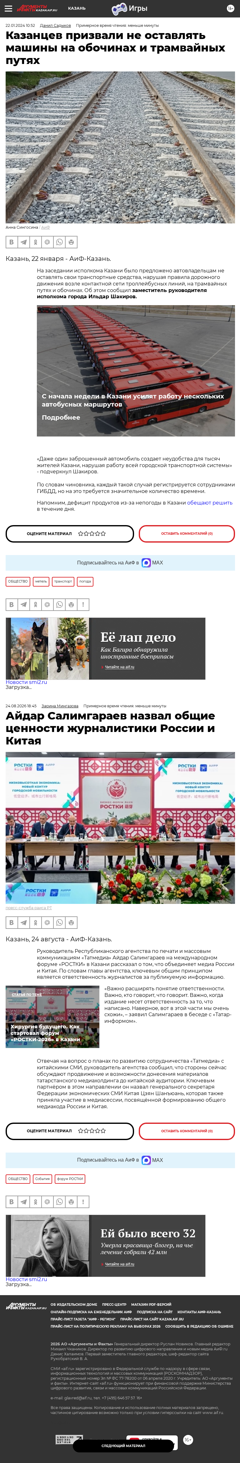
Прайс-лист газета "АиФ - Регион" (83, 1319)
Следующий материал (123, 1446)
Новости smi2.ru (26, 682)
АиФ (45, 227)
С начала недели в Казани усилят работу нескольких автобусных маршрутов (133, 400)
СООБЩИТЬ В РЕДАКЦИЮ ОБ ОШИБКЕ (199, 1326)
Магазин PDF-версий (151, 1305)
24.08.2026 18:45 (21, 706)
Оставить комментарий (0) (187, 534)
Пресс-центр (114, 1305)
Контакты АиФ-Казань (199, 1312)
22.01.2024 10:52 (20, 25)
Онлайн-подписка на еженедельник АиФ (91, 1312)
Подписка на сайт (154, 1312)
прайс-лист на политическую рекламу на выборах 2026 (105, 1326)
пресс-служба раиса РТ (29, 907)
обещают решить (209, 503)
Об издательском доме (74, 1305)
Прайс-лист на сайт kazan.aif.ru (152, 1319)
